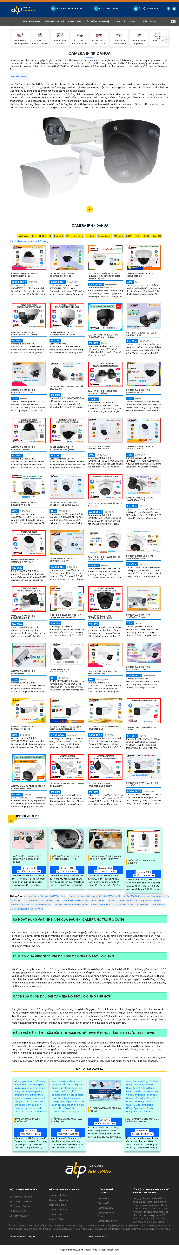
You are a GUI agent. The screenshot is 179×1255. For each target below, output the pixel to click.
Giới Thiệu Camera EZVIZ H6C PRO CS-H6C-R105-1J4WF (27, 858)
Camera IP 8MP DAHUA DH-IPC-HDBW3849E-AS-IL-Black (104, 336)
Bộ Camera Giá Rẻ (54, 21)
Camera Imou (56, 1214)
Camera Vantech (58, 1209)
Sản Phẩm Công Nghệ (97, 21)
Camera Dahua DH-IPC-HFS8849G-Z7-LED (23, 672)
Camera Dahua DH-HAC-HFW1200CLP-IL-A (45, 896)
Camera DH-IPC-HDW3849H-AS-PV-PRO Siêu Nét (104, 558)
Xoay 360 (157, 236)
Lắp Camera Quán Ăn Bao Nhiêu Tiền (67, 1120)
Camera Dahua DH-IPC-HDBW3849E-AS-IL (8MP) (62, 333)
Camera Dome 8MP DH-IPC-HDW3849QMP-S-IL (140, 557)
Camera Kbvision (58, 1200)
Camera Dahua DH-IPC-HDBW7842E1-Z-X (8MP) (62, 448)
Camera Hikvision (58, 1195)
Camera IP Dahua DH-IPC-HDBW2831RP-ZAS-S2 (63, 274)
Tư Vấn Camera (147, 21)
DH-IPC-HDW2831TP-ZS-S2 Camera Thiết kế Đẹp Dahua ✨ (66, 503)
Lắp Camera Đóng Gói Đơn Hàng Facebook (143, 1120)
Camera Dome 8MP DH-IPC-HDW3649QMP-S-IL (140, 499)
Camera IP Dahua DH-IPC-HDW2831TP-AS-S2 (139, 447)
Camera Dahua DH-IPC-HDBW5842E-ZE (138, 391)
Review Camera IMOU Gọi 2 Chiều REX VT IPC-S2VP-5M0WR (119, 904)
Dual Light (58, 236)
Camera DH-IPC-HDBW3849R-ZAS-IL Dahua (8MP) (103, 392)
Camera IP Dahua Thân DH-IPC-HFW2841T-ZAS (104, 727)
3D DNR (42, 236)
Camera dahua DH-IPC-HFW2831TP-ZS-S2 (23, 727)
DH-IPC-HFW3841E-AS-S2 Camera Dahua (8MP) (67, 784)
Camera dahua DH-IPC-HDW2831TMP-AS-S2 (100, 447)
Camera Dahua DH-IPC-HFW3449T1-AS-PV (83, 900)
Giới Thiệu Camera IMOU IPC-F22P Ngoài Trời (129, 900)
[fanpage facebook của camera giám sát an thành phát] (168, 9)
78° (67, 236)
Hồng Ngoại (78, 236)
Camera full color (107, 1220)
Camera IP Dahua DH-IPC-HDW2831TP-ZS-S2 (24, 503)
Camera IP (103, 1203)
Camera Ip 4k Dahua (89, 53)
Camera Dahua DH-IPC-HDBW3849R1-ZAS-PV (23, 391)
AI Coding (118, 236)
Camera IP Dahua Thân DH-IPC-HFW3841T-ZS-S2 (142, 784)
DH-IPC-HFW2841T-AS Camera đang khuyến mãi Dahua (65, 728)
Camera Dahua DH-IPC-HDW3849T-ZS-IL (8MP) (100, 617)
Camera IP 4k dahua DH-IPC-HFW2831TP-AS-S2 (103, 672)
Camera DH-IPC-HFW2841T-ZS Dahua (141, 728)
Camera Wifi (74, 21)
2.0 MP (129, 236)
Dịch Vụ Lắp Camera (124, 21)
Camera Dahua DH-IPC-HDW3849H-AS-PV (62, 559)
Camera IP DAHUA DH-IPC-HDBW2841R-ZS (139, 274)
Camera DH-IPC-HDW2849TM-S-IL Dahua (105, 504)
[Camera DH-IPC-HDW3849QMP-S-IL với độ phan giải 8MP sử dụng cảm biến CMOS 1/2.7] (144, 541)
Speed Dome (104, 236)
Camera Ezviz (56, 1219)
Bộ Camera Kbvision (21, 1201)
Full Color (91, 236)
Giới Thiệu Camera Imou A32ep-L (142, 862)
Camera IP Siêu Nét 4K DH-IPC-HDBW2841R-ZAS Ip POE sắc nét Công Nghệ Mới (104, 276)
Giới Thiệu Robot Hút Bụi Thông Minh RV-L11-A (66, 858)
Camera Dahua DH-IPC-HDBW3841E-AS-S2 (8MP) (24, 333)
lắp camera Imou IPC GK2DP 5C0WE (42, 900)
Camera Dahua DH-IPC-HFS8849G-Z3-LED (138, 616)
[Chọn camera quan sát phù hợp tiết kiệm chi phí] (166, 39)
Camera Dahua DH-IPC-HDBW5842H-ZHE (23, 448)
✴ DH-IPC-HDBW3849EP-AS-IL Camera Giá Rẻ (141, 334)
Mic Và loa (23, 236)
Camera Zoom (106, 1208)
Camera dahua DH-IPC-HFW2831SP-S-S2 (62, 670)
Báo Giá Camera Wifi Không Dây (27, 1120)
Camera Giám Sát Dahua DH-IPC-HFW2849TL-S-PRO (28, 787)
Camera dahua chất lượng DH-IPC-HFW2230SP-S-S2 (94, 896)
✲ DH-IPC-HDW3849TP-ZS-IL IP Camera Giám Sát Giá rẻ (65, 616)
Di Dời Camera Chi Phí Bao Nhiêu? (105, 1110)
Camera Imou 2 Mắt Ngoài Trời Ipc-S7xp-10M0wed (105, 858)
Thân (138, 236)
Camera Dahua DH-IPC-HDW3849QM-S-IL (23, 617)
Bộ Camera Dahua (20, 1206)
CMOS (146, 236)
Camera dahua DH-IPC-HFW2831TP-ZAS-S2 (138, 668)
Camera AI (103, 1198)
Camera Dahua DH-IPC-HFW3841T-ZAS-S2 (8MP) (100, 784)
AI (50, 236)
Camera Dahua (57, 1204)
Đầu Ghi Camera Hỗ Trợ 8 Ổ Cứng (29, 241)
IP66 (34, 236)
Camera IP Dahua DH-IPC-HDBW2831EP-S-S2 (24, 274)
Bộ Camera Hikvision (21, 1196)
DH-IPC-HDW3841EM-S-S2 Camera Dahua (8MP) (24, 560)
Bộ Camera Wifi (18, 1211)
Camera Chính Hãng (31, 21)
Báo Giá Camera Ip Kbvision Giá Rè (71, 904)
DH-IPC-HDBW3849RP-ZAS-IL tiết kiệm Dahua (67, 387)
